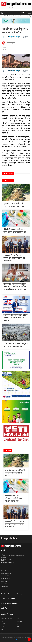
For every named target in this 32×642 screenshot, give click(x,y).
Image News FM (5, 579)
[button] (29, 13)
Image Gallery (4, 581)
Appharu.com (19, 639)
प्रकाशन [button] (22, 13)
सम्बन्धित (5, 181)
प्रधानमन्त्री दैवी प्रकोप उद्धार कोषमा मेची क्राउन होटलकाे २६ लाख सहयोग (15, 524)
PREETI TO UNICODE (6, 619)
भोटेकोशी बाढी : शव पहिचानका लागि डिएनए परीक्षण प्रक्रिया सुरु (13, 498)
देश (2, 621)
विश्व (18, 619)
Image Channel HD (6, 573)
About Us (3, 571)
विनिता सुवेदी (11, 43)
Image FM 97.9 (5, 576)
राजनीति (3, 624)
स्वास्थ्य (18, 624)
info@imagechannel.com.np (7, 562)
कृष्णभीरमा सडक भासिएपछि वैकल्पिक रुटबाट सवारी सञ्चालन (15, 473)
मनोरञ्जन (19, 629)
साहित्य (18, 627)
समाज (2, 632)
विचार (2, 627)
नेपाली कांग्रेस (23, 16)
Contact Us (4, 568)
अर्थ (2, 629)
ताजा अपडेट (8, 451)
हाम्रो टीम (4, 608)
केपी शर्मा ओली (7, 16)
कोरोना (15, 16)
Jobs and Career (5, 584)
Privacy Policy (4, 587)
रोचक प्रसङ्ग (19, 621)
